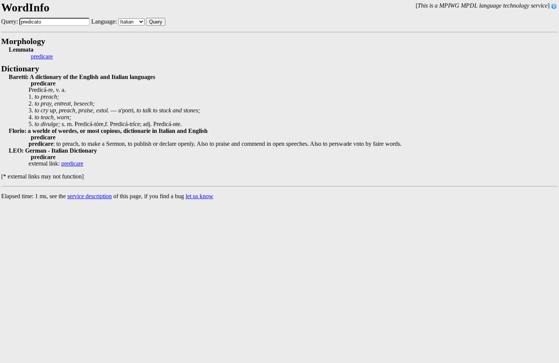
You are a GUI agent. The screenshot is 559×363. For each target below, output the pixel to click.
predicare (42, 57)
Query (155, 22)
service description (89, 196)
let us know (199, 196)
